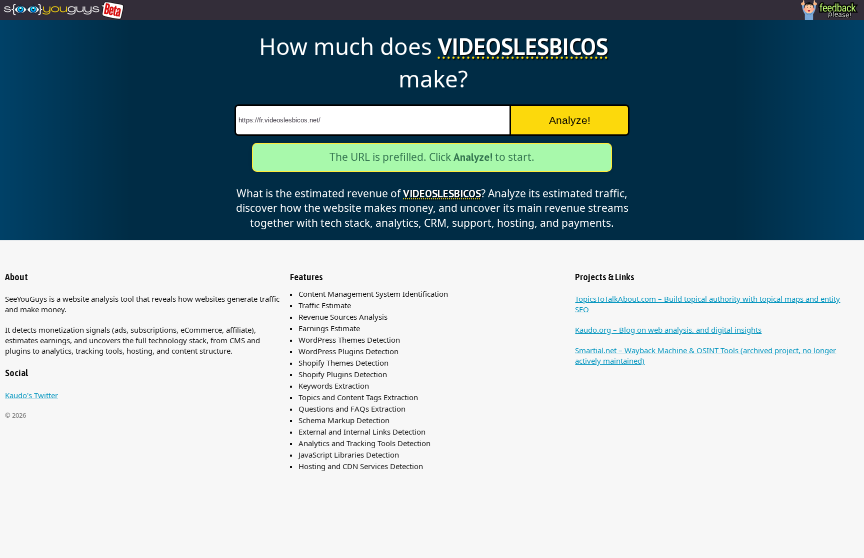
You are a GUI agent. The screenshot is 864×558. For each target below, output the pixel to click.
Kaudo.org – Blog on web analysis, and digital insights (668, 330)
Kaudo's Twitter (31, 395)
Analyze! (569, 120)
